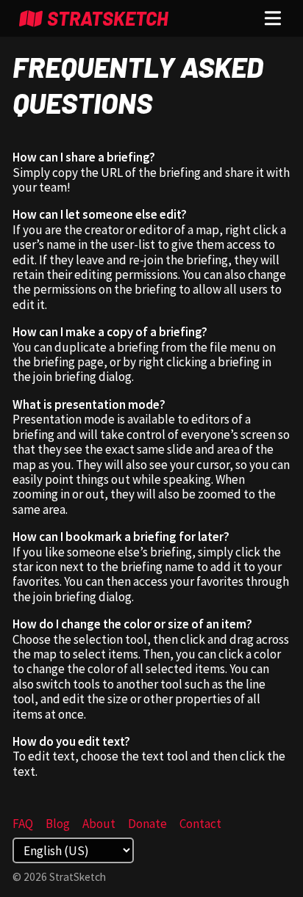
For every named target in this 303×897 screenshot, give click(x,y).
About (98, 823)
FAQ (23, 823)
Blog (58, 823)
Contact (200, 823)
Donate (147, 823)
